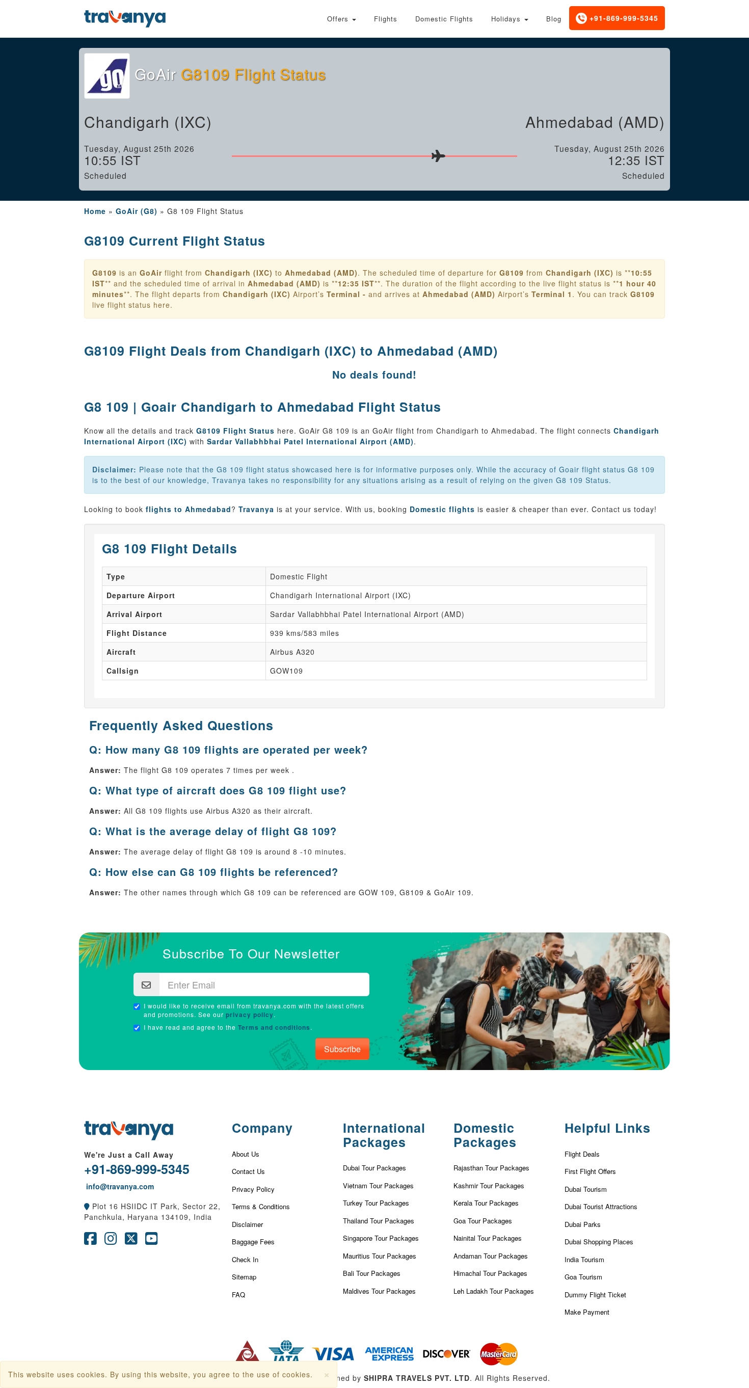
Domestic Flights (444, 18)
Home (95, 211)
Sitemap (244, 1277)
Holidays (507, 18)
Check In (245, 1259)
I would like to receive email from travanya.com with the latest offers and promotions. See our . (254, 1010)
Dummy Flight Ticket (595, 1294)
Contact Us (248, 1171)
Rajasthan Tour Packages (491, 1167)
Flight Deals (582, 1154)
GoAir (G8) (136, 211)
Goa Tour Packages (482, 1220)
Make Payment (587, 1312)
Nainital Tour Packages (487, 1238)
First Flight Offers (590, 1171)
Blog (553, 18)
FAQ (238, 1294)
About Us (245, 1154)
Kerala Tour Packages (486, 1203)
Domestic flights (442, 509)
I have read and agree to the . (228, 1027)
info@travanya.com (119, 1186)
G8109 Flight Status (236, 430)
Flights (385, 18)
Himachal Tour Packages (490, 1273)
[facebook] (90, 1241)
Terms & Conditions (261, 1206)
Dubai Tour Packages (374, 1167)
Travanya (257, 509)
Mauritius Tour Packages (379, 1256)
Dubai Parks (583, 1224)
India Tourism (584, 1259)
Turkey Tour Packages (376, 1203)
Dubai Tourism (586, 1189)
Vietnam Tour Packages (378, 1185)
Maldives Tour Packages (379, 1291)
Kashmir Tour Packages (488, 1185)
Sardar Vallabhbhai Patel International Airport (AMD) (310, 441)
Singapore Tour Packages (381, 1238)
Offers (339, 18)
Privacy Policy (253, 1189)
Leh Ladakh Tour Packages (493, 1291)
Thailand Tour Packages (378, 1220)
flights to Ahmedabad (188, 509)
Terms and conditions (274, 1027)
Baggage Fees (253, 1241)
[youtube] (151, 1241)
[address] (87, 1206)
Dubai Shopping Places (599, 1241)
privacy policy (250, 1014)
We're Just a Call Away (129, 1155)
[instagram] (110, 1241)
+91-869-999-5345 (622, 18)
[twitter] (131, 1241)
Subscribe (342, 1049)
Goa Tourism (583, 1277)
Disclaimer (247, 1224)
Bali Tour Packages (371, 1273)
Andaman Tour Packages (490, 1256)
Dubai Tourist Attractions (601, 1206)
